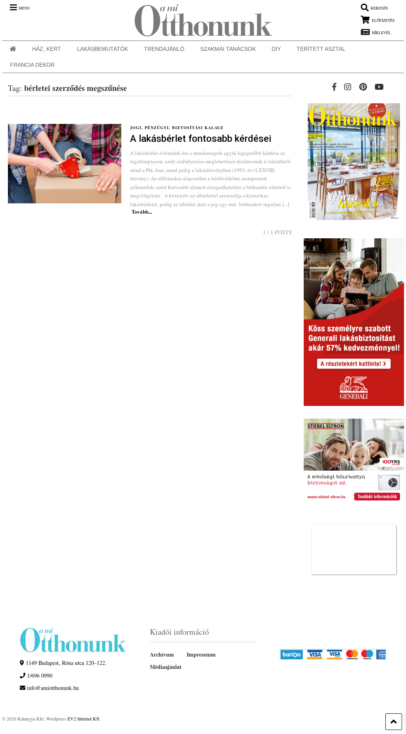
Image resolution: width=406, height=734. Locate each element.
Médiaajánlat (166, 667)
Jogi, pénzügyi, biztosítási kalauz (177, 127)
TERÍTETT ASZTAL (321, 49)
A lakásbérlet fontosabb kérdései (200, 138)
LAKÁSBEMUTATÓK (102, 49)
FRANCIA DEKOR (32, 65)
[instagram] (347, 86)
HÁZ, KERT (46, 49)
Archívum (162, 654)
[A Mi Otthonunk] (199, 20)
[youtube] (379, 86)
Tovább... (142, 211)
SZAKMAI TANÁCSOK (228, 49)
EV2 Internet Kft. (83, 718)
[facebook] (334, 86)
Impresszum (201, 654)
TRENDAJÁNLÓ (164, 49)
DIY (276, 49)
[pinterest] (363, 86)
